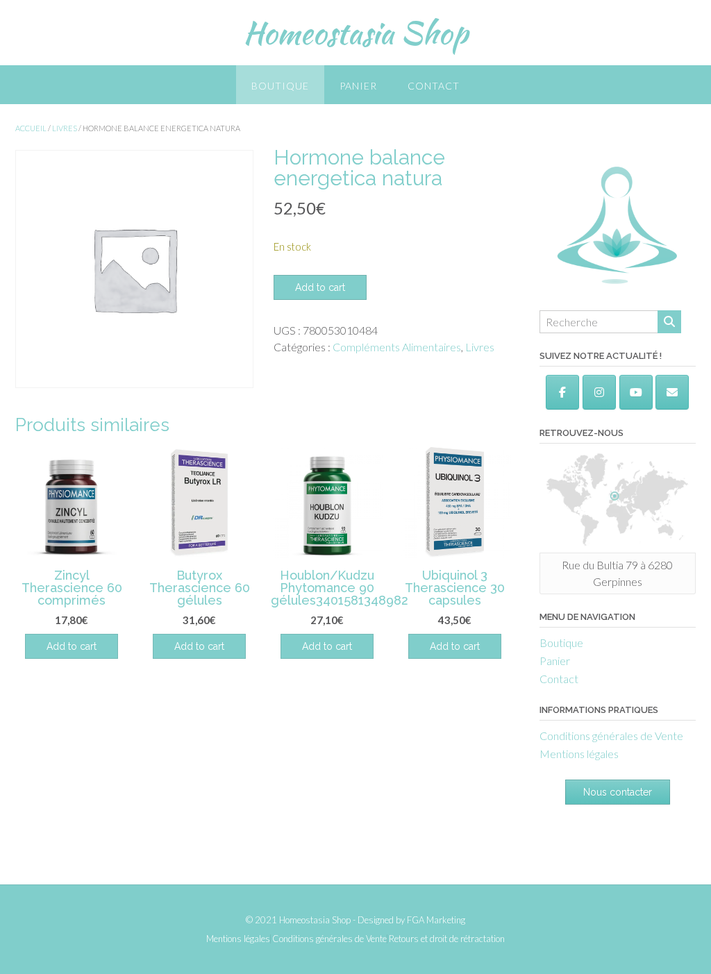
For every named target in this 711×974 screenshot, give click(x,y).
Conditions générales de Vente (611, 735)
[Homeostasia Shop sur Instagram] (599, 392)
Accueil (31, 128)
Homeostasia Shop (355, 33)
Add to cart (320, 287)
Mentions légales (579, 753)
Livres (64, 128)
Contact (434, 86)
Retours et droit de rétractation (447, 938)
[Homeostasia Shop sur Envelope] (672, 392)
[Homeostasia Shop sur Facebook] (562, 392)
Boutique (280, 86)
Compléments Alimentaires (397, 346)
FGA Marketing (436, 919)
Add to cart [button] (72, 646)
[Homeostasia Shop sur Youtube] (636, 392)
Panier (358, 86)
